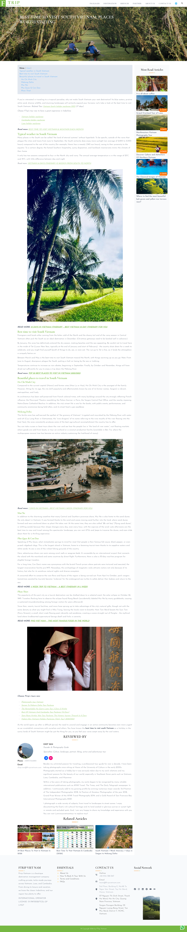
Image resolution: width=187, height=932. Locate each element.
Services (124, 3)
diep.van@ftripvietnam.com (29, 768)
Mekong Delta (27, 82)
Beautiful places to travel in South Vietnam (38, 77)
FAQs (62, 882)
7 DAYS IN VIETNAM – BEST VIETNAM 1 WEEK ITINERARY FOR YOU (60, 508)
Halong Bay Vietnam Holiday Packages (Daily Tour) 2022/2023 (47, 719)
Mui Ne (24, 85)
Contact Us (165, 3)
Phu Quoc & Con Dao (30, 88)
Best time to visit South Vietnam (33, 74)
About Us (150, 3)
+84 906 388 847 (106, 876)
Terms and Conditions (69, 879)
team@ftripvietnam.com (109, 883)
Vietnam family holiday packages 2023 (59, 106)
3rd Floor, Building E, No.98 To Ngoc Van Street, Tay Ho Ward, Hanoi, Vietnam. (113, 889)
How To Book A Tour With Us (73, 876)
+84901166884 (30, 761)
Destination (109, 3)
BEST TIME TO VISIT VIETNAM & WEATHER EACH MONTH (56, 129)
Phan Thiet (26, 91)
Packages (95, 3)
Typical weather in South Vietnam (34, 71)
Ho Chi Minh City (28, 79)
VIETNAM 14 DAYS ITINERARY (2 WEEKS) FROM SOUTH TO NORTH (59, 163)
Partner (137, 3)
